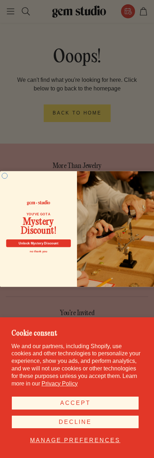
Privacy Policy (60, 383)
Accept (75, 403)
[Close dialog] (4, 175)
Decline (75, 422)
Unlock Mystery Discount (38, 243)
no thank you (38, 251)
